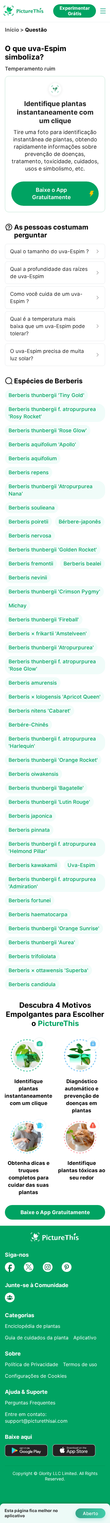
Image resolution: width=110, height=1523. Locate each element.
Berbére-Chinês (28, 725)
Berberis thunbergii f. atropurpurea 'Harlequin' (52, 742)
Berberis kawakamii (33, 865)
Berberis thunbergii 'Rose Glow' (48, 430)
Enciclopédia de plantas (32, 1326)
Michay (18, 606)
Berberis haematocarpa (38, 914)
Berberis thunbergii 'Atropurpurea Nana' (51, 490)
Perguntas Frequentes (30, 1403)
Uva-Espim (81, 865)
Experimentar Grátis (75, 10)
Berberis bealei (82, 564)
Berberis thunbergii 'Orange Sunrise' (54, 928)
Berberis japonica (30, 816)
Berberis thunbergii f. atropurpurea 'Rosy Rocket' (52, 413)
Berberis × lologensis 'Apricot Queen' (55, 697)
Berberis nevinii (28, 578)
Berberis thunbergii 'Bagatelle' (46, 788)
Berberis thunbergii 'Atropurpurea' (51, 647)
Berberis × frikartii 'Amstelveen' (48, 633)
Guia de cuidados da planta (36, 1338)
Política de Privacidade (31, 1364)
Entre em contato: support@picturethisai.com (36, 1417)
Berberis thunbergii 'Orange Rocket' (53, 760)
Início (12, 30)
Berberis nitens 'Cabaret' (40, 711)
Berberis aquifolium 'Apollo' (42, 444)
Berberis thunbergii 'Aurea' (42, 942)
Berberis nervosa (30, 536)
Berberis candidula (32, 984)
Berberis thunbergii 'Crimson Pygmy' (54, 592)
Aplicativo (85, 1338)
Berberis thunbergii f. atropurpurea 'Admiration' (52, 882)
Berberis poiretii (28, 522)
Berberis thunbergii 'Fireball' (44, 619)
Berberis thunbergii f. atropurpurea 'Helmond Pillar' (52, 847)
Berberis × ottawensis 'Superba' (48, 970)
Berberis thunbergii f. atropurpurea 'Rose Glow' (52, 665)
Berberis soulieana (32, 508)
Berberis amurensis (33, 683)
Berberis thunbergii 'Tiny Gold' (46, 395)
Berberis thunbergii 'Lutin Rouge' (49, 802)
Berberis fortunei (30, 900)
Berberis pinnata (29, 830)
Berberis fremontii (31, 564)
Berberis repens (29, 472)
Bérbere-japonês (80, 522)
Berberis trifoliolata (32, 956)
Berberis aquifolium (33, 458)
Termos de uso (80, 1364)
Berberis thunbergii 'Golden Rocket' (53, 550)
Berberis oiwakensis (33, 774)
